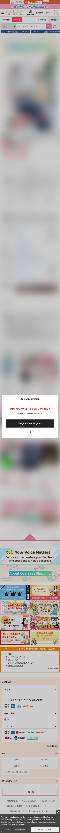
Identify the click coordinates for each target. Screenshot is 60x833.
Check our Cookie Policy (15, 829)
